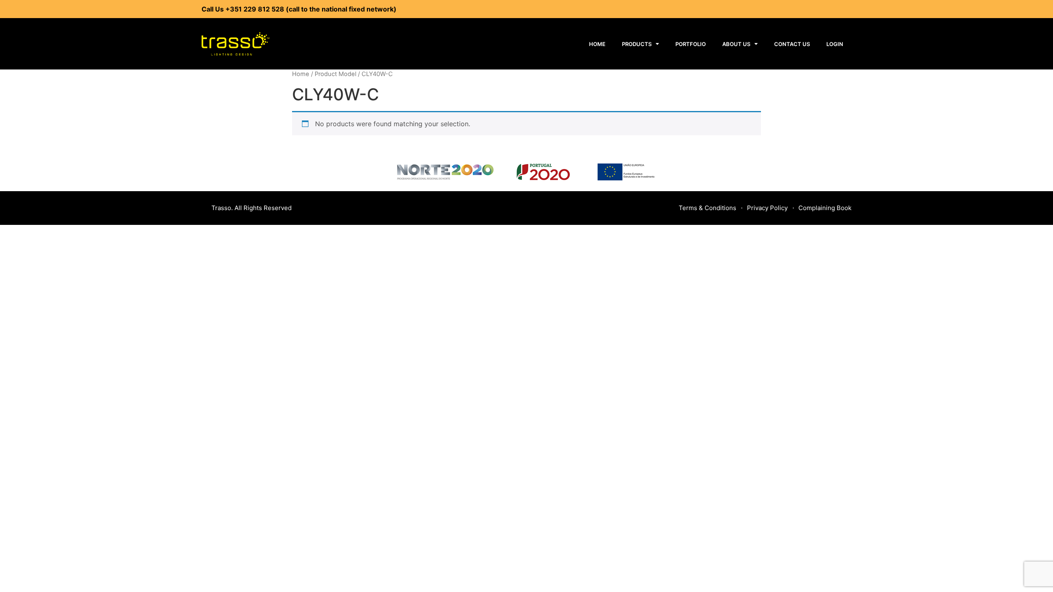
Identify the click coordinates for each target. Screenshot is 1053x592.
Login (834, 44)
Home (597, 44)
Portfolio (690, 44)
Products (637, 44)
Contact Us (792, 44)
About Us (736, 44)
